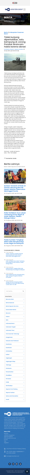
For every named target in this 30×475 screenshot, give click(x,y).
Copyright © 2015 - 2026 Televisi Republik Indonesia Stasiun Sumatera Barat (15, 471)
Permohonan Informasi (10, 438)
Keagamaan (9, 337)
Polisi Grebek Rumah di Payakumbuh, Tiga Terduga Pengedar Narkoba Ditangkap (15, 276)
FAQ (5, 441)
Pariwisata (8, 368)
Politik (7, 382)
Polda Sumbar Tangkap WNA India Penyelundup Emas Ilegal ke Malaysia (14, 241)
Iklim (7, 320)
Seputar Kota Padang (11, 389)
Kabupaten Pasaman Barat (14, 33)
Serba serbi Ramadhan (12, 396)
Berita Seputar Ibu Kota (12, 306)
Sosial (7, 399)
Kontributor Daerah (9, 49)
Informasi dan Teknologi (12, 334)
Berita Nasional (10, 302)
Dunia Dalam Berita (11, 309)
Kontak (6, 439)
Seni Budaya (9, 385)
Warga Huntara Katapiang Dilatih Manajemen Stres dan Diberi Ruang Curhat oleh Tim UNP (15, 283)
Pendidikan (9, 375)
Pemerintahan (9, 372)
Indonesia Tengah (11, 327)
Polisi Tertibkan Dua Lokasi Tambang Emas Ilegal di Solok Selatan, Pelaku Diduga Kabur (15, 215)
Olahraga (8, 365)
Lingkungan (9, 358)
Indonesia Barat (10, 323)
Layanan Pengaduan (9, 435)
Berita (6, 32)
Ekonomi (8, 313)
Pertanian (8, 378)
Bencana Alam (10, 299)
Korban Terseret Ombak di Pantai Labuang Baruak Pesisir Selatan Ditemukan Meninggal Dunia (14, 188)
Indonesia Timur (10, 330)
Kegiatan (6, 442)
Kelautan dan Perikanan (12, 340)
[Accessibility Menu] (27, 472)
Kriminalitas (9, 351)
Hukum (8, 316)
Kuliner (7, 354)
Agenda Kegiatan (8, 436)
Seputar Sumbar (19, 49)
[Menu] (24, 10)
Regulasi (6, 433)
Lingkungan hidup (10, 361)
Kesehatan (9, 344)
